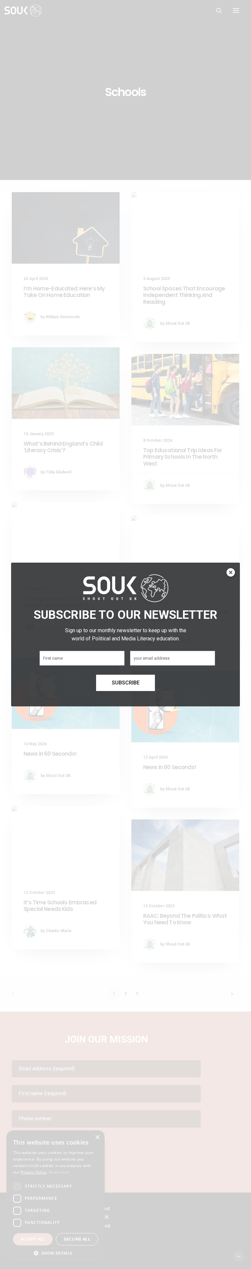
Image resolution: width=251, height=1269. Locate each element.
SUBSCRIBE (126, 683)
